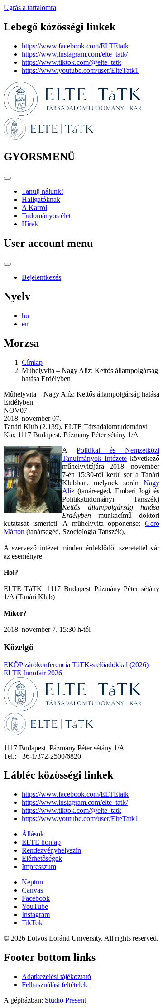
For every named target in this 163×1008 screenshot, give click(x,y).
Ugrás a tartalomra (30, 7)
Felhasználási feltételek (54, 985)
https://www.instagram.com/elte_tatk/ (75, 54)
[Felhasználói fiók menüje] (7, 264)
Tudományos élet (46, 216)
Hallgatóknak (41, 199)
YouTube (35, 906)
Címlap (32, 362)
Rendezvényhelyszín (51, 850)
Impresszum (39, 866)
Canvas (32, 890)
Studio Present (65, 1000)
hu (25, 316)
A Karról (34, 207)
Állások (33, 834)
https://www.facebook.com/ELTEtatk (75, 46)
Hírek (30, 224)
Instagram (36, 914)
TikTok (32, 923)
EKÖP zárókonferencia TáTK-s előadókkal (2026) (76, 665)
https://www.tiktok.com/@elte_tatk (71, 62)
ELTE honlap (41, 842)
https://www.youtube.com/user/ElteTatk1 (80, 70)
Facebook (36, 898)
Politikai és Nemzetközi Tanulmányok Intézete (110, 454)
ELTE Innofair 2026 (33, 673)
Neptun (32, 882)
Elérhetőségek (42, 858)
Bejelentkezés (41, 277)
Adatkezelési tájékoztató (56, 976)
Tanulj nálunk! (42, 191)
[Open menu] (7, 178)
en (25, 324)
